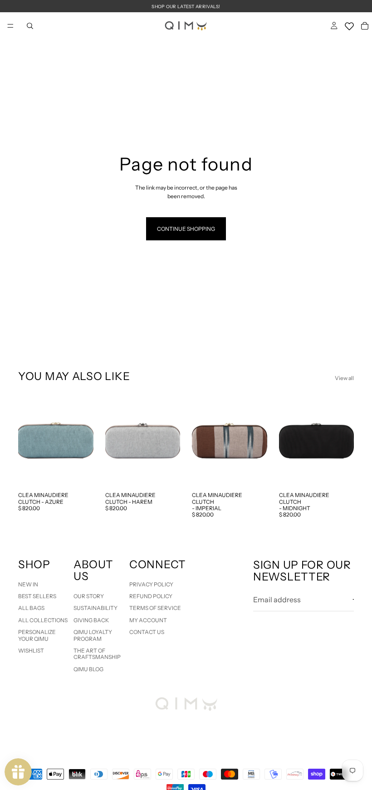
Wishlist (31, 650)
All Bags (31, 608)
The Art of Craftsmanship (97, 653)
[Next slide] (83, 441)
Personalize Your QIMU (37, 635)
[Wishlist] (349, 24)
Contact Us (146, 632)
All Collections (43, 620)
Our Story (88, 596)
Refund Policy (150, 596)
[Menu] (10, 25)
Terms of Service (155, 608)
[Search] (30, 26)
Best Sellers (37, 596)
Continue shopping (186, 228)
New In (28, 584)
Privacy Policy (151, 584)
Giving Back (91, 620)
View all (344, 378)
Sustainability (95, 608)
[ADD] (79, 473)
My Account (148, 620)
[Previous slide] (28, 441)
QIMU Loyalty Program (92, 635)
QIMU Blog (88, 669)
